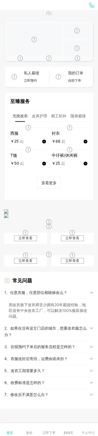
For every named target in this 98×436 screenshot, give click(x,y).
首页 (10, 433)
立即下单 (49, 433)
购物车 (69, 433)
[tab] (20, 116)
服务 (29, 433)
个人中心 (88, 433)
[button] (49, 293)
